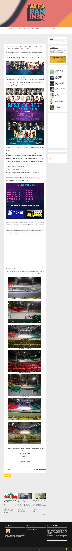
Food (20, 28)
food (4, 512)
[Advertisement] (24, 39)
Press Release (23, 511)
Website (18, 462)
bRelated (44, 514)
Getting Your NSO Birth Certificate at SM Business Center (60, 71)
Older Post (44, 516)
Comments (53, 160)
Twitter (26, 462)
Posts (52, 158)
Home (6, 28)
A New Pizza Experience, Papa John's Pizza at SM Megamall (10, 501)
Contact (34, 32)
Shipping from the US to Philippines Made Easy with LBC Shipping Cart (60, 83)
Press (37, 28)
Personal (20, 511)
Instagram (31, 462)
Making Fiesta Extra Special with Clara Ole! (60, 107)
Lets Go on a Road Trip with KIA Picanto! (24, 500)
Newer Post (6, 516)
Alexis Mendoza (14, 529)
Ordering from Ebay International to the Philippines (58, 77)
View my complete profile (8, 537)
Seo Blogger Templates (40, 549)
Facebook (23, 462)
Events (10, 28)
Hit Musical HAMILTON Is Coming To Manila (58, 50)
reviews (7, 512)
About (33, 28)
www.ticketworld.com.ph (32, 273)
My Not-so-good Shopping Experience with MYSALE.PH (60, 101)
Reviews (24, 28)
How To (15, 28)
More (29, 28)
